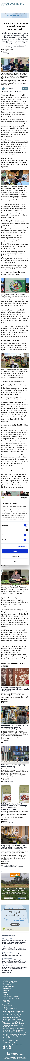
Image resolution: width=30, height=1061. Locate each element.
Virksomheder (7, 823)
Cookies (5, 993)
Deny (15, 561)
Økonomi (14, 823)
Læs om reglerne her (21, 1058)
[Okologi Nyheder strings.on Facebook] (4, 1047)
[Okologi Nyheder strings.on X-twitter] (7, 1047)
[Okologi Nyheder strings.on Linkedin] (10, 1047)
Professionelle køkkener (10, 865)
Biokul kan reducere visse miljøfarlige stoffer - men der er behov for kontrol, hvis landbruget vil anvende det (14, 942)
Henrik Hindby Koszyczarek (11, 998)
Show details (21, 546)
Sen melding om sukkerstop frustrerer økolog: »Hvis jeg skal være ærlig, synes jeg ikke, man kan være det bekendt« (14, 961)
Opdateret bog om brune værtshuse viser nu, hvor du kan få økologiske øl (14, 948)
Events (5, 52)
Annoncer (6, 990)
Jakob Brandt (9, 89)
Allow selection (15, 556)
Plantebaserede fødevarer (9, 866)
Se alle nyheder (6, 972)
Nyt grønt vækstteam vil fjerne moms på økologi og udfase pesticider (14, 954)
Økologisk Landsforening (10, 1009)
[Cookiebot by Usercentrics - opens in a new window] (21, 498)
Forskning (20, 866)
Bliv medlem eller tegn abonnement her (11, 1041)
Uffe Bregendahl (7, 1005)
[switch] (26, 530)
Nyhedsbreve (7, 988)
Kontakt (5, 995)
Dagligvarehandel (8, 781)
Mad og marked (8, 91)
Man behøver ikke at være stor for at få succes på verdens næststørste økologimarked (14, 968)
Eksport (5, 742)
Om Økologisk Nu (8, 986)
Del (26, 89)
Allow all (15, 551)
